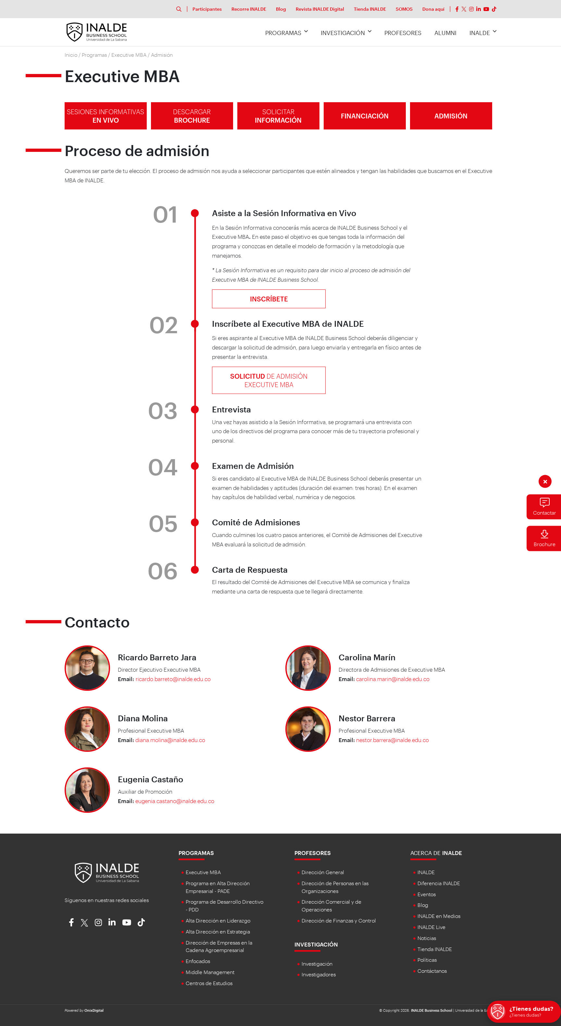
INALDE (479, 32)
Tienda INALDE (370, 9)
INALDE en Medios (439, 916)
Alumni (445, 32)
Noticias (427, 938)
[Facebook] (457, 9)
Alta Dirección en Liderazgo (218, 920)
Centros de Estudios (209, 983)
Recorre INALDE (248, 9)
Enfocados (198, 961)
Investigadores (319, 974)
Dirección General (323, 872)
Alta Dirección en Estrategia (218, 931)
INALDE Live (431, 927)
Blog (281, 9)
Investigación (343, 32)
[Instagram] (471, 9)
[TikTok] (494, 9)
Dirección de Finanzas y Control (339, 920)
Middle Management (210, 972)
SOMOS (404, 9)
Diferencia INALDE (439, 883)
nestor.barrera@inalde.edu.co (392, 740)
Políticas (427, 960)
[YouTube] (486, 9)
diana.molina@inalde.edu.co (170, 740)
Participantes (207, 9)
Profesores (402, 32)
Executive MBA (128, 55)
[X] (464, 9)
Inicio (71, 55)
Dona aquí (433, 9)
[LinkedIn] (478, 9)
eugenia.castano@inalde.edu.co (174, 801)
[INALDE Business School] (97, 31)
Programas (283, 32)
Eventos (427, 894)
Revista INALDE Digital (320, 9)
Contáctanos (432, 971)
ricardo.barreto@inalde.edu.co (173, 679)
